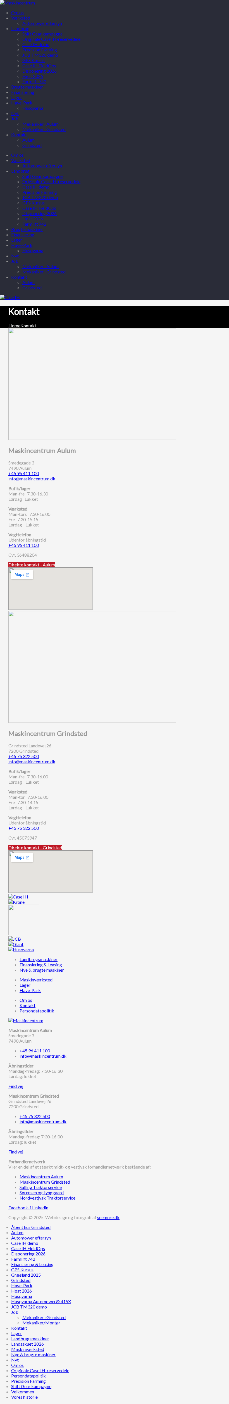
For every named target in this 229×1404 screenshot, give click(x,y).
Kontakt (19, 277)
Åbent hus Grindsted (31, 1227)
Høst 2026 (32, 218)
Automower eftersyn (42, 165)
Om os (17, 155)
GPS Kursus (33, 202)
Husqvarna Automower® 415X (41, 1301)
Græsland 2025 (26, 1274)
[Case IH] (18, 896)
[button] (31, 564)
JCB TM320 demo (40, 197)
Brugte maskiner (27, 229)
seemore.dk (108, 1217)
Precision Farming (39, 192)
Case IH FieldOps (39, 208)
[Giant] (15, 944)
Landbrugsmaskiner (30, 1338)
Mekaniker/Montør (41, 1322)
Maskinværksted (27, 1349)
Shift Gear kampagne (42, 176)
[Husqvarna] (21, 949)
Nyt (15, 255)
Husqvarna (32, 250)
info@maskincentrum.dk (31, 478)
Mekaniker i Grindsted (44, 271)
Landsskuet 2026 (27, 1343)
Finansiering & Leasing (32, 1264)
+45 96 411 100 (23, 473)
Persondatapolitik (28, 1375)
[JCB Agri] (14, 938)
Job (14, 261)
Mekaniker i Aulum (40, 266)
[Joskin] (23, 933)
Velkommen (22, 1391)
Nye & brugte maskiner (33, 1354)
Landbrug (20, 170)
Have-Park (21, 245)
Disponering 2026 (39, 213)
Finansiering (22, 234)
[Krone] (16, 902)
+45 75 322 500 (23, 756)
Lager (16, 239)
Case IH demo (35, 186)
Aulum (28, 282)
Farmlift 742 (34, 224)
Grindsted (32, 287)
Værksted (20, 160)
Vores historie (24, 1397)
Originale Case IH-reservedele (51, 181)
